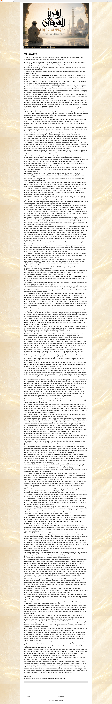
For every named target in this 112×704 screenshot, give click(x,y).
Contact (53, 47)
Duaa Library (33, 47)
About (48, 47)
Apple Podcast (61, 696)
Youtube (28, 696)
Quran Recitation (41, 47)
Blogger (61, 700)
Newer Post (27, 687)
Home (59, 687)
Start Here (26, 47)
